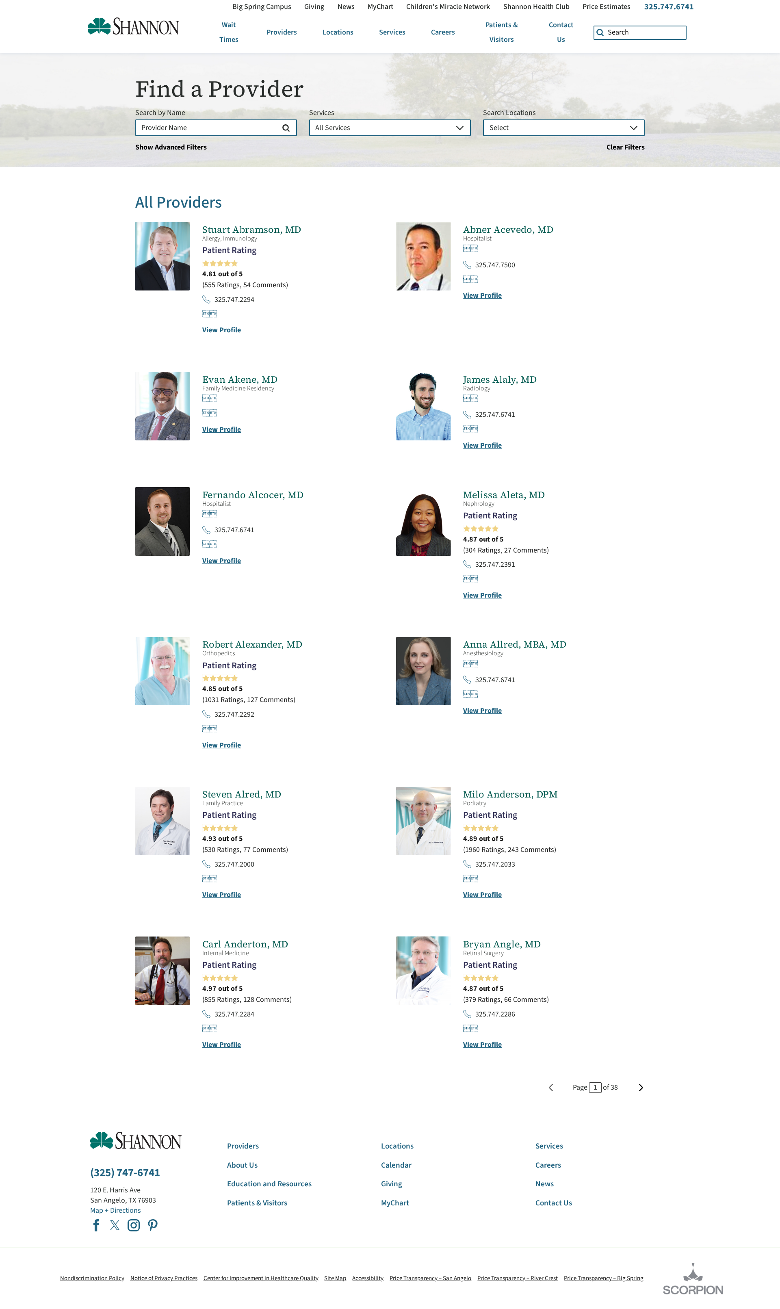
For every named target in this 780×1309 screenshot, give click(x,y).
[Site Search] (600, 32)
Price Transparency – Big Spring (604, 1278)
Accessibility (368, 1278)
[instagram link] (134, 1225)
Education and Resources (269, 1184)
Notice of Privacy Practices (163, 1278)
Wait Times (228, 32)
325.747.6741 (669, 7)
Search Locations (509, 113)
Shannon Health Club (536, 7)
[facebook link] (96, 1225)
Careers (443, 32)
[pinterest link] (153, 1225)
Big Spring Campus (261, 7)
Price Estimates (606, 7)
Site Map (335, 1278)
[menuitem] (229, 33)
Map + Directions (115, 1210)
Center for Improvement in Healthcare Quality (261, 1278)
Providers (281, 32)
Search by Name (160, 113)
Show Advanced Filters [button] (171, 147)
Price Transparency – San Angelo (430, 1278)
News (346, 7)
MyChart (380, 7)
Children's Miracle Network (448, 7)
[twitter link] (115, 1225)
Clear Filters (626, 147)
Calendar (396, 1165)
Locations (338, 32)
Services (392, 32)
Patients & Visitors (501, 32)
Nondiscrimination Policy (92, 1278)
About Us (242, 1165)
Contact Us (561, 32)
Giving (314, 7)
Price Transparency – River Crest (517, 1278)
